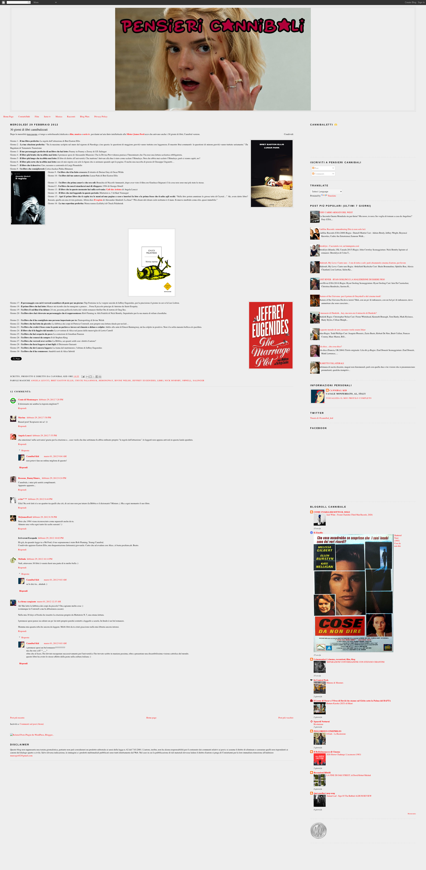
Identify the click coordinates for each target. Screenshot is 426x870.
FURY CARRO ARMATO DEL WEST (336, 212)
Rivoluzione (318, 724)
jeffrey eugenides (144, 380)
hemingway (106, 380)
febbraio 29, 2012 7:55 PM (45, 435)
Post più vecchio (285, 717)
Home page (151, 717)
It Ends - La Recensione (336, 733)
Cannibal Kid (32, 456)
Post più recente (17, 717)
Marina (22, 417)
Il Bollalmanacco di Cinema (327, 751)
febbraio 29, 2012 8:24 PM (54, 478)
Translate (332, 195)
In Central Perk (321, 679)
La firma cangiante (27, 601)
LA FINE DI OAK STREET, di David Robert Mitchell (348, 775)
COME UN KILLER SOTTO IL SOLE (332, 511)
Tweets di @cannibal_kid (321, 417)
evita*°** (22, 498)
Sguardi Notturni (322, 721)
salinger (199, 380)
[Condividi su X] (93, 376)
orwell (186, 380)
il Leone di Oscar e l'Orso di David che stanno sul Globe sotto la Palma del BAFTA (352, 700)
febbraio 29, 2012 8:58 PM (45, 516)
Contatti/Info (24, 116)
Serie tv (47, 116)
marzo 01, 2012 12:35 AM (49, 601)
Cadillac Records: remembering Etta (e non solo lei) (342, 229)
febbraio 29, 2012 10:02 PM (51, 537)
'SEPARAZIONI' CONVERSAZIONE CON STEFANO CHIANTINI (355, 662)
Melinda (22, 558)
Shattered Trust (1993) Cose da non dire (398, 540)
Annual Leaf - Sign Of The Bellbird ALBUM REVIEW (349, 795)
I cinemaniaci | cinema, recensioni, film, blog (334, 659)
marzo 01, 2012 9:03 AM (55, 579)
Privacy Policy (100, 116)
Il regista (98, 199)
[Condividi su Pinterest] (100, 376)
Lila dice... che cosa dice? (330, 346)
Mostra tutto (412, 814)
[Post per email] (83, 376)
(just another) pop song (324, 793)
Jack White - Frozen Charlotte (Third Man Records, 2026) (349, 514)
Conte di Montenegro (28, 399)
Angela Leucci (25, 435)
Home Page (8, 116)
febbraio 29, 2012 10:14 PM (39, 558)
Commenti (319, 173)
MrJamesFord (25, 516)
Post (316, 168)
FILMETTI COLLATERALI (331, 363)
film (72, 134)
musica (78, 134)
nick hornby (173, 380)
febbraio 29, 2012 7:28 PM (51, 399)
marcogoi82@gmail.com (21, 755)
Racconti (71, 116)
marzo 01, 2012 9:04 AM (55, 456)
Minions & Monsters (334, 682)
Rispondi (22, 408)
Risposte (25, 450)
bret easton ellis (62, 380)
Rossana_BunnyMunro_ (29, 478)
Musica (59, 116)
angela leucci (40, 380)
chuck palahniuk (86, 380)
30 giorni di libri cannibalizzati (29, 129)
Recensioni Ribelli (322, 772)
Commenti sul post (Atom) (32, 723)
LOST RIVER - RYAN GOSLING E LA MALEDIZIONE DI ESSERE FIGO (352, 279)
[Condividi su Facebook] (97, 376)
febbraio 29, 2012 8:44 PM (40, 498)
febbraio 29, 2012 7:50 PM (39, 417)
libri (160, 380)
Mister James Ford (135, 134)
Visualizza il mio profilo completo (349, 398)
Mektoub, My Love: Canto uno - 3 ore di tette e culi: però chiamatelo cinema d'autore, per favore (362, 262)
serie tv (86, 134)
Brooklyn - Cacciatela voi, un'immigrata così (339, 245)
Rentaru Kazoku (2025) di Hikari (339, 703)
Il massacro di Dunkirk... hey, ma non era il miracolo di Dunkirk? (348, 312)
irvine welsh (122, 380)
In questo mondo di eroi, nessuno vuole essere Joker (342, 329)
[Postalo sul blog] (90, 376)
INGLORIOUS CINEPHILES (327, 731)
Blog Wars (84, 116)
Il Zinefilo (318, 532)
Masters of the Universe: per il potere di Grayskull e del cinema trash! (350, 296)
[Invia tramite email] (87, 376)
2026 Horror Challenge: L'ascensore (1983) (343, 754)
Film (37, 116)
